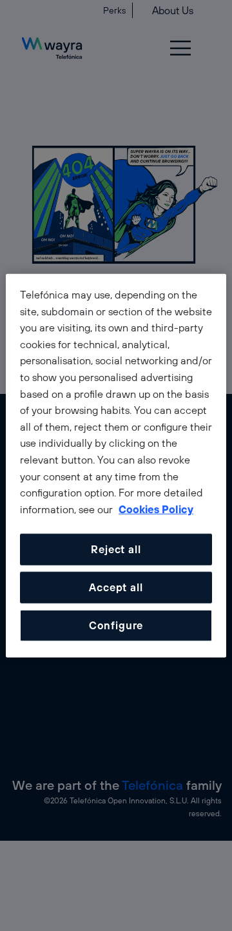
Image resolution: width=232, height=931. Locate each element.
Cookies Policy (156, 508)
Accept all (115, 587)
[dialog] (116, 466)
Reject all (115, 549)
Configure (116, 625)
